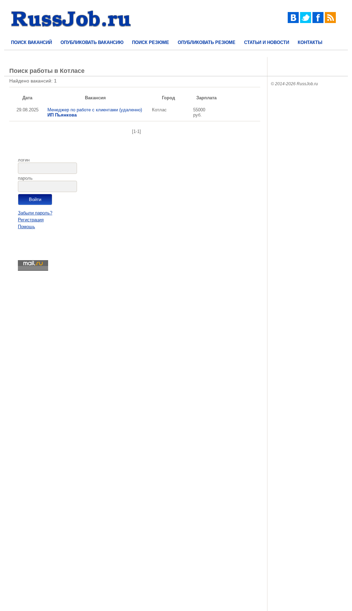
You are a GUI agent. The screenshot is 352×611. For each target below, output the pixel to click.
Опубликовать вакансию (91, 42)
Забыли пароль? (35, 212)
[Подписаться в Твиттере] (305, 21)
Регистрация (31, 219)
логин (24, 160)
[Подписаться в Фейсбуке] (317, 21)
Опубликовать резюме (206, 42)
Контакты (310, 42)
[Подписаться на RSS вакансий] (330, 21)
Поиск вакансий (31, 42)
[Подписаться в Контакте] (293, 21)
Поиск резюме (150, 42)
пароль (25, 178)
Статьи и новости (266, 42)
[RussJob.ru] (71, 32)
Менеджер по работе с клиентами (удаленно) (94, 112)
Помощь (26, 226)
